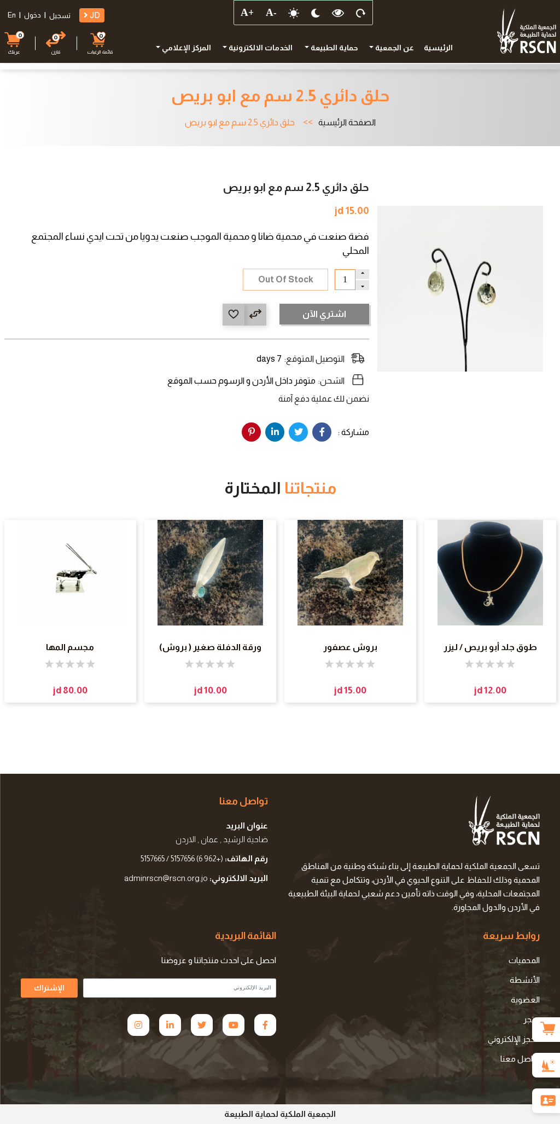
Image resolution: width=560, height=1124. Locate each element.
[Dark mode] (315, 12)
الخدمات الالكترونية (260, 47)
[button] (14, 43)
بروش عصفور (350, 647)
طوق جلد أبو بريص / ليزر (490, 647)
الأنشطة (525, 979)
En (12, 15)
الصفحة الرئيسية (347, 122)
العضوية (525, 999)
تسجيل (60, 15)
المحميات (524, 960)
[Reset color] (338, 12)
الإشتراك (49, 987)
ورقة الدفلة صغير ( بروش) (210, 647)
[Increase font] (246, 13)
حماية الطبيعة (333, 47)
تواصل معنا (520, 1058)
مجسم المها (70, 647)
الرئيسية (438, 47)
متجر (531, 1019)
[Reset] (361, 12)
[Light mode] (293, 12)
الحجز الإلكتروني (514, 1039)
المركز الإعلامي (185, 47)
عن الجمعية (394, 47)
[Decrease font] (270, 13)
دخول (32, 15)
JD (94, 15)
